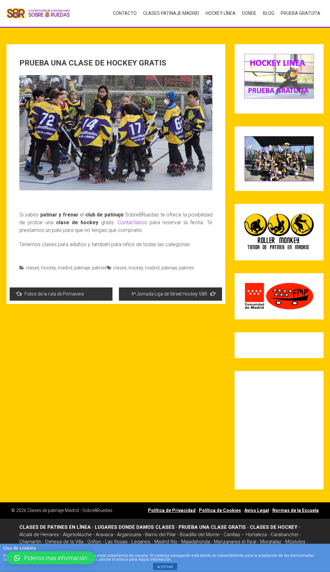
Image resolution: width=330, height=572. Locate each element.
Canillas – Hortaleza (245, 534)
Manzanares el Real (235, 542)
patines (99, 267)
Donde (249, 13)
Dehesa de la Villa (64, 542)
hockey (48, 267)
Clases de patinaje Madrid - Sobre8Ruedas (69, 510)
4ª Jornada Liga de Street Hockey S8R (169, 293)
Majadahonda (195, 542)
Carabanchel (284, 534)
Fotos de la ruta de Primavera (54, 293)
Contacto (125, 13)
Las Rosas (116, 542)
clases (32, 267)
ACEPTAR (165, 567)
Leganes (140, 542)
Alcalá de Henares (39, 534)
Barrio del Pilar (160, 534)
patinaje (82, 267)
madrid (65, 267)
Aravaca (104, 534)
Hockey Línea (221, 13)
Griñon (94, 542)
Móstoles (295, 542)
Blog (268, 13)
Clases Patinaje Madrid (171, 13)
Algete (70, 534)
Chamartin (30, 542)
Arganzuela (129, 534)
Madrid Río (165, 542)
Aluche (84, 534)
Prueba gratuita (300, 13)
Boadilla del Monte (200, 534)
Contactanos (132, 222)
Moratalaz (270, 542)
